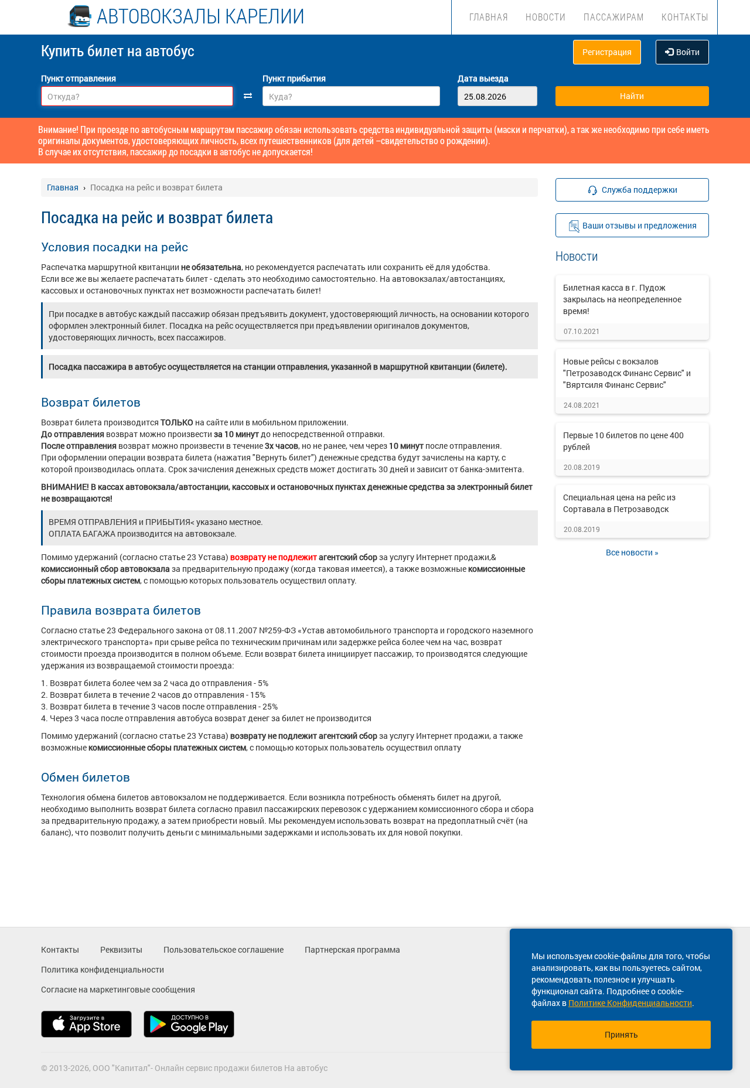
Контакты (685, 17)
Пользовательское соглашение (223, 949)
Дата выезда (483, 78)
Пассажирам (614, 17)
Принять (621, 1034)
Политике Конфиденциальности (630, 1002)
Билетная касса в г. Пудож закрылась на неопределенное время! (622, 299)
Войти (688, 51)
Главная (488, 17)
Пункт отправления (78, 78)
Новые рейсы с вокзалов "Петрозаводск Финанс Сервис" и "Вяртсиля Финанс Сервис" (627, 373)
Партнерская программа (352, 949)
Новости (546, 17)
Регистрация (607, 51)
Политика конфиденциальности (102, 969)
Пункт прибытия (294, 78)
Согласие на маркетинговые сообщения (118, 989)
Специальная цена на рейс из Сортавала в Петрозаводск (619, 503)
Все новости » (632, 552)
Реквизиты (121, 949)
